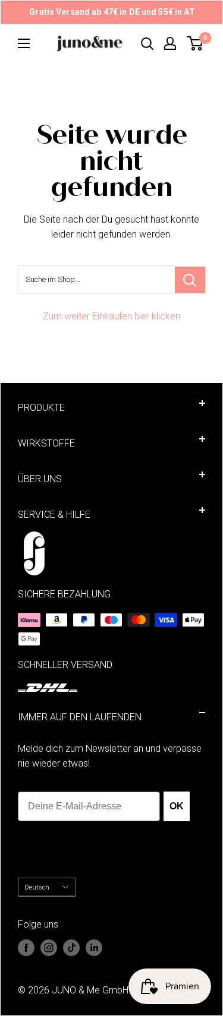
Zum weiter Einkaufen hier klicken (111, 316)
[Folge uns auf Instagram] (48, 947)
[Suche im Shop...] (190, 280)
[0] (195, 43)
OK (176, 806)
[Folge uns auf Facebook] (26, 947)
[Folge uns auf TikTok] (71, 947)
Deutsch (36, 887)
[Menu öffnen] (24, 43)
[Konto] (170, 43)
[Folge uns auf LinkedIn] (94, 947)
